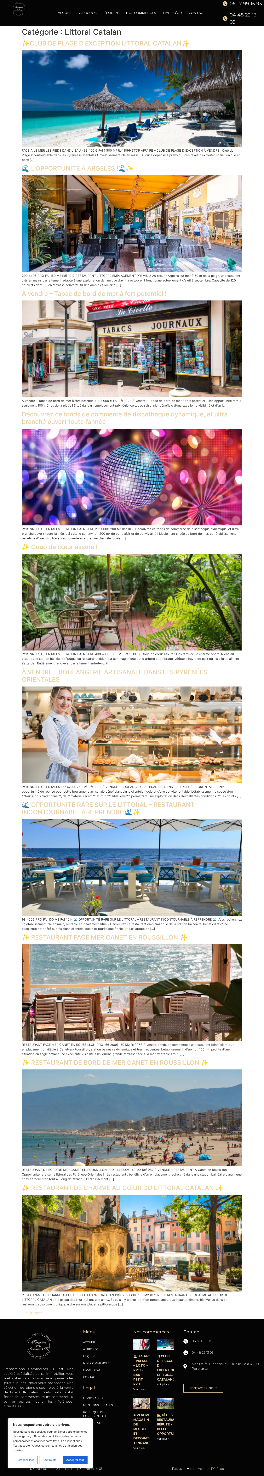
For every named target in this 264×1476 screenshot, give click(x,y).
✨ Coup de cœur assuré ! (60, 547)
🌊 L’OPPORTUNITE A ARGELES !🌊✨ (78, 168)
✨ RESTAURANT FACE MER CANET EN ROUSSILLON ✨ (104, 937)
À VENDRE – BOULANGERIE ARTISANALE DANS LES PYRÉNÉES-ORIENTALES (116, 675)
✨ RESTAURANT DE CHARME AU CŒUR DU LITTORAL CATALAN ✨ (122, 1188)
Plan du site (93, 1423)
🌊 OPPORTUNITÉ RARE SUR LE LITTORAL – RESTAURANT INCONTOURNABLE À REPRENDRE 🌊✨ (108, 808)
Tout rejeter (50, 1459)
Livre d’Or (172, 13)
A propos (88, 13)
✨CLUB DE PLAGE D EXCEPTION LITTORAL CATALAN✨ (105, 43)
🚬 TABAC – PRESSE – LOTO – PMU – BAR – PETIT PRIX (141, 1370)
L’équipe (111, 13)
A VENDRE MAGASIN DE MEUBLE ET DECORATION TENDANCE (144, 1429)
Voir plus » (139, 1389)
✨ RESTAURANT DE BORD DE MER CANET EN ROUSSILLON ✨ (115, 1062)
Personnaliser (25, 1459)
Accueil (65, 13)
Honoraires (93, 1398)
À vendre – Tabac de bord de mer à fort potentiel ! (94, 293)
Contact (197, 13)
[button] (203, 1388)
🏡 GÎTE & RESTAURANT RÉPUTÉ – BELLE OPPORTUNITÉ (169, 1424)
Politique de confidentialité (96, 1414)
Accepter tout (75, 1459)
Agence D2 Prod (211, 1469)
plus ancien (32, 1313)
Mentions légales (98, 1405)
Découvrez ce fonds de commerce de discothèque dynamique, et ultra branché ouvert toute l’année (125, 417)
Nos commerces (141, 13)
